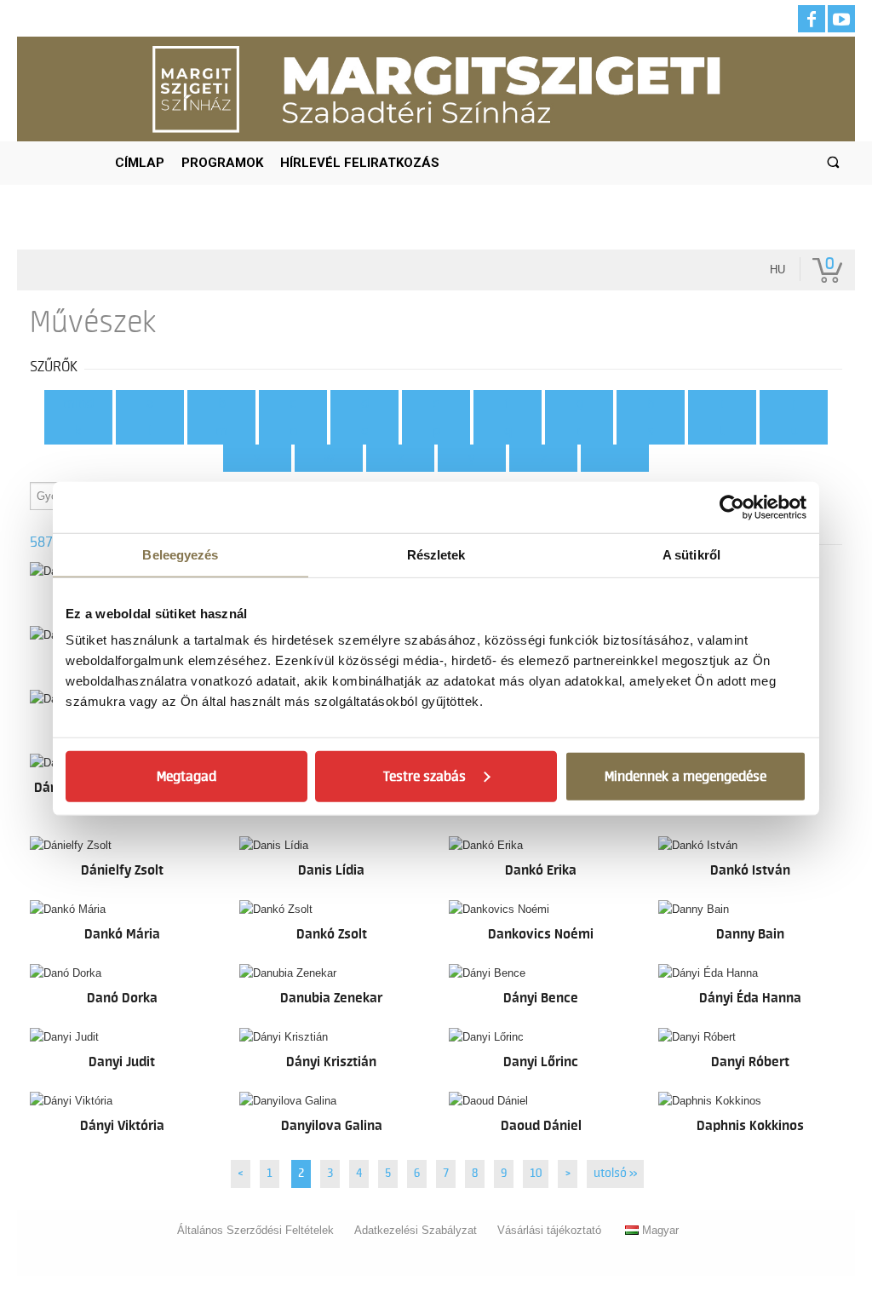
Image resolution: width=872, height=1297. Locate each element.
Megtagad (186, 776)
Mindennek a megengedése (685, 776)
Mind (78, 403)
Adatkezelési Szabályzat (415, 1230)
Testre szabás (424, 776)
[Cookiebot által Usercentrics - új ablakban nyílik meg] (731, 506)
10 (536, 1173)
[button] (833, 163)
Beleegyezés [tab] (180, 554)
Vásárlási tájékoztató (549, 1230)
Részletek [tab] (436, 554)
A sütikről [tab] (691, 554)
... (615, 458)
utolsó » (615, 1173)
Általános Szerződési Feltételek (255, 1230)
